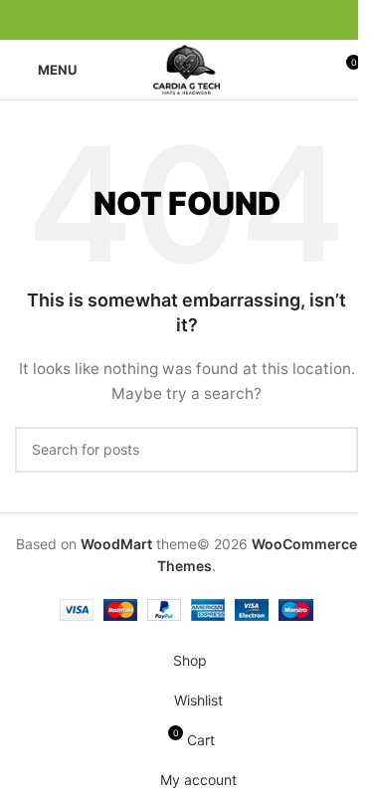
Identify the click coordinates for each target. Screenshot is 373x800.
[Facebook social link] (139, 20)
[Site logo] (187, 68)
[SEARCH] (335, 450)
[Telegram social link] (235, 20)
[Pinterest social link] (187, 20)
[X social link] (163, 20)
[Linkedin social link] (211, 20)
